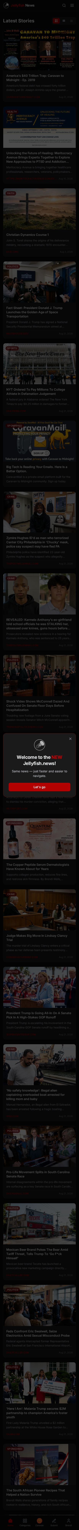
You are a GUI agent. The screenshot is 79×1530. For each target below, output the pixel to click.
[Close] (70, 739)
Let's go (39, 787)
